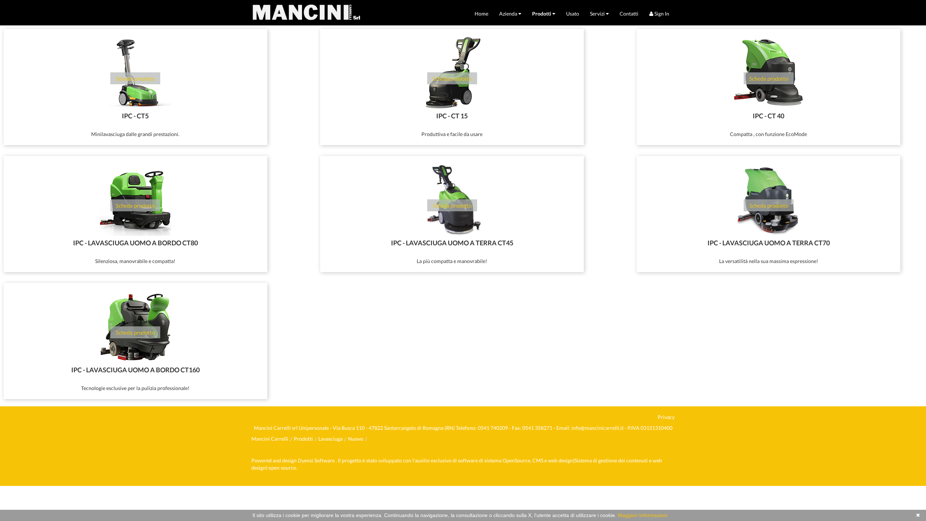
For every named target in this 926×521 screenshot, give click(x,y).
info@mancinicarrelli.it (598, 428)
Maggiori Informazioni (642, 515)
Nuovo (355, 439)
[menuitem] (481, 14)
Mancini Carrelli (269, 439)
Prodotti (303, 439)
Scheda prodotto (135, 78)
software (468, 460)
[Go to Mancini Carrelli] (306, 13)
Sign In (661, 13)
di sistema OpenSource (504, 460)
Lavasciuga (330, 439)
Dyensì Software (317, 460)
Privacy (666, 417)
